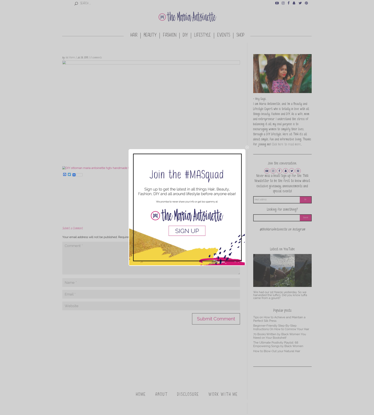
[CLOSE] (247, 147)
